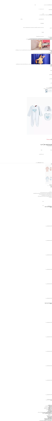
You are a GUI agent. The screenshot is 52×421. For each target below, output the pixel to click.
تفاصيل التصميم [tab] (45, 192)
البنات (51, 52)
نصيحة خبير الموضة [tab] (50, 192)
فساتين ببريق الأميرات (50, 53)
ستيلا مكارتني (42, 39)
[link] (48, 404)
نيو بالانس (51, 39)
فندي (33, 38)
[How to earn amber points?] (48, 156)
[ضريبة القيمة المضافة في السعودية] (48, 413)
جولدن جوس (31, 38)
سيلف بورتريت (44, 39)
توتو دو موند (32, 39)
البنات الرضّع (50, 52)
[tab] (51, 91)
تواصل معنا (51, 408)
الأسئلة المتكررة (48, 408)
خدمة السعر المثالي (39, 412)
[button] (50, 14)
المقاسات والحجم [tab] (47, 192)
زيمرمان (28, 39)
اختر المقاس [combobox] (51, 185)
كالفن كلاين (41, 38)
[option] (26, 186)
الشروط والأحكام (50, 412)
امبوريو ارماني (35, 38)
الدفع (46, 408)
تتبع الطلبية (45, 408)
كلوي (39, 38)
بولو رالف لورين (48, 39)
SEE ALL (51, 207)
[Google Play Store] (46, 418)
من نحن (51, 409)
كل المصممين (51, 38)
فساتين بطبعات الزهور (46, 53)
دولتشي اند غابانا (37, 38)
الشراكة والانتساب (47, 409)
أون (49, 39)
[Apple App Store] (50, 418)
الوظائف (50, 409)
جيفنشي (32, 38)
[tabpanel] (26, 194)
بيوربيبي (46, 39)
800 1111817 (46, 419)
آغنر (49, 38)
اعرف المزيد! (37, 162)
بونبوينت (48, 38)
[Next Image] (48, 137)
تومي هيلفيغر (34, 39)
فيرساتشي (30, 39)
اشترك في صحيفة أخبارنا (49, 399)
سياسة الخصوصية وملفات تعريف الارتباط (45, 412)
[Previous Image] (48, 95)
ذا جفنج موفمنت (36, 39)
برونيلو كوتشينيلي (43, 38)
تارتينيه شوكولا (39, 39)
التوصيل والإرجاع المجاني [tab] (42, 192)
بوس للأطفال (46, 38)
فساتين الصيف (42, 53)
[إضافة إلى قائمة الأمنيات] (45, 190)
